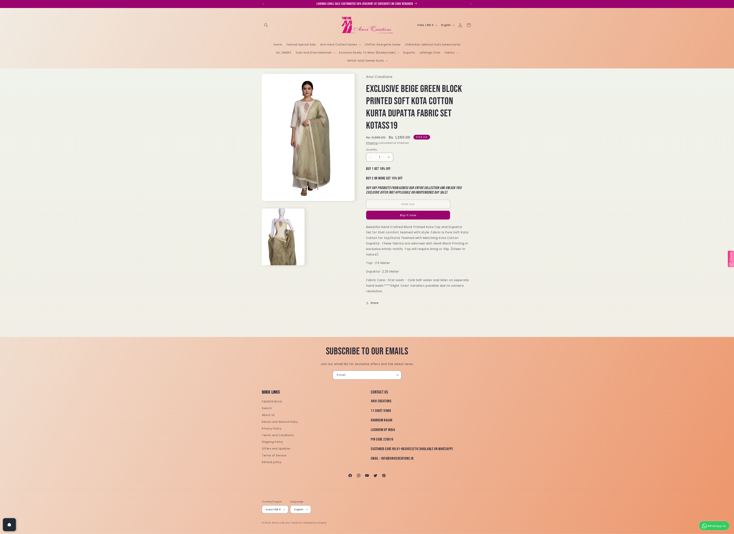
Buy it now (408, 215)
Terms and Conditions (278, 435)
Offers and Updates (276, 449)
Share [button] (374, 303)
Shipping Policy (272, 442)
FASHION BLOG (272, 401)
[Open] (9, 524)
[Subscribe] (397, 375)
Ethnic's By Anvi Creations (287, 522)
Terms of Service (274, 455)
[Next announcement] (471, 3)
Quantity (371, 149)
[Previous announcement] (263, 3)
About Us (268, 415)
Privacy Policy (271, 428)
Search (267, 408)
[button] (266, 25)
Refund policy (272, 462)
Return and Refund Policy (280, 422)
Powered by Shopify (315, 522)
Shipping (372, 142)
